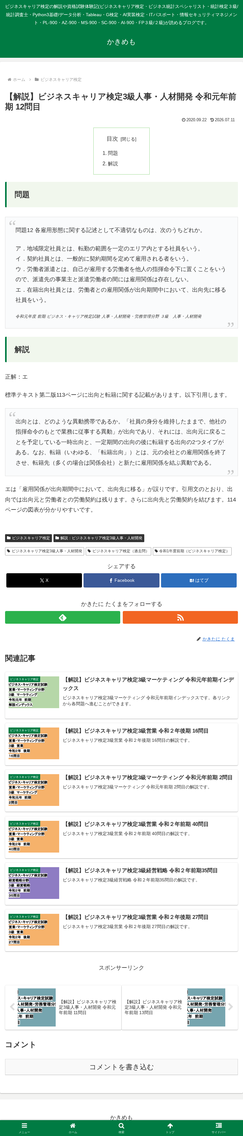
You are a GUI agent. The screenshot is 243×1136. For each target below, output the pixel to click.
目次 (112, 139)
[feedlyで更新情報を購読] (62, 617)
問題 (113, 153)
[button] (224, 923)
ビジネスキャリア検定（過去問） (120, 551)
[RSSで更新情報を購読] (180, 617)
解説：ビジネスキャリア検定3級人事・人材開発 (101, 538)
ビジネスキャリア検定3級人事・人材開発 (47, 551)
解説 (113, 163)
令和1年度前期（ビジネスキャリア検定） (194, 551)
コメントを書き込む (121, 1067)
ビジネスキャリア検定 (31, 538)
